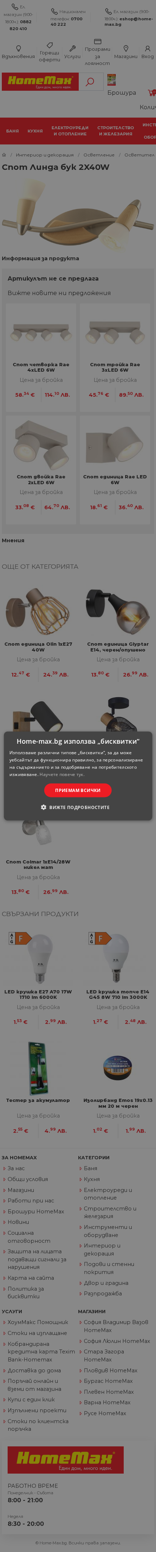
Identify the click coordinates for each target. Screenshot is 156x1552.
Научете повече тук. (62, 774)
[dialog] (78, 776)
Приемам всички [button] (78, 790)
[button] (78, 806)
